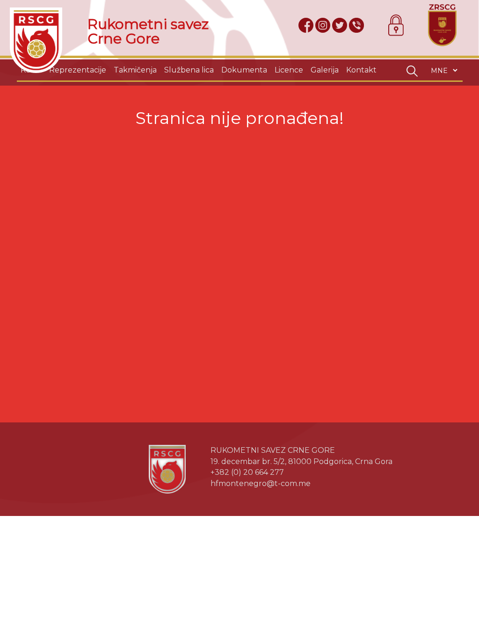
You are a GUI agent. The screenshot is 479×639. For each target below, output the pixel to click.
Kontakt (361, 69)
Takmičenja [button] (135, 69)
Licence (289, 69)
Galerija (325, 69)
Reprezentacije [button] (77, 69)
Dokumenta (244, 69)
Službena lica (189, 69)
